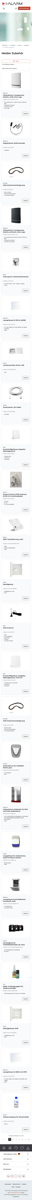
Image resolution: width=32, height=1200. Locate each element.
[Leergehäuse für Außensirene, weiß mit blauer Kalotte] (16, 841)
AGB (13, 1187)
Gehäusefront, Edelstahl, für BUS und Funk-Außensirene (15, 810)
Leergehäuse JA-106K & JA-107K (15, 1072)
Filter (17, 61)
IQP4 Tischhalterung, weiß (13, 539)
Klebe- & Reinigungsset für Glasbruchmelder (13, 987)
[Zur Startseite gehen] (16, 3)
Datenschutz (16, 1184)
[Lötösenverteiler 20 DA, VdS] (16, 350)
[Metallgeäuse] (16, 569)
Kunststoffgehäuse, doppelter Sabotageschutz (14, 450)
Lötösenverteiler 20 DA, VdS (13, 365)
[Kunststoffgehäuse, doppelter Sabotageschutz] (16, 434)
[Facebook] (16, 1176)
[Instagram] (12, 1176)
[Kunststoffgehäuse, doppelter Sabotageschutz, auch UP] (16, 661)
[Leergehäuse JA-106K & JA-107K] (16, 1057)
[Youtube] (23, 1176)
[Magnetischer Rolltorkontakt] (16, 128)
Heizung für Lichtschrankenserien (16, 277)
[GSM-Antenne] (16, 613)
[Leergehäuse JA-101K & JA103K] (16, 305)
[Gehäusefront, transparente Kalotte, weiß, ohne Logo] (16, 80)
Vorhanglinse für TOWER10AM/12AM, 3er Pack (14, 944)
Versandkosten (14, 1192)
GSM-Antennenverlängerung (14, 185)
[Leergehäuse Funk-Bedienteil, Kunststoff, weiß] (16, 884)
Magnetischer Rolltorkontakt (14, 143)
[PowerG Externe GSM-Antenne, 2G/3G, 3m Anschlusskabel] (16, 479)
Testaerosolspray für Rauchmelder (16, 1117)
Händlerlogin (25, 8)
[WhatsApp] (19, 1176)
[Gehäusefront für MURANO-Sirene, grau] (16, 751)
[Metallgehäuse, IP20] (16, 1013)
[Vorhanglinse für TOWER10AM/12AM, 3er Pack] (16, 928)
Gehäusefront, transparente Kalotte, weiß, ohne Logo (13, 96)
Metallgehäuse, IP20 (10, 1028)
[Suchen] (16, 8)
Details (26, 113)
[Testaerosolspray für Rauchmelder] (16, 1102)
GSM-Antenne (8, 628)
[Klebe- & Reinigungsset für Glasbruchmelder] (16, 971)
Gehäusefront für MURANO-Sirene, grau (13, 767)
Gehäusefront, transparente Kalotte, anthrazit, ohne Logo (14, 231)
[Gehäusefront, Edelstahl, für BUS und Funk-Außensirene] (16, 794)
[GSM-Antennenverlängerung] (16, 170)
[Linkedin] (8, 1176)
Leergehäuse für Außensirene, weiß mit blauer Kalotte (14, 857)
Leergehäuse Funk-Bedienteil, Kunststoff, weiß (14, 900)
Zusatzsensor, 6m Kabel (12, 407)
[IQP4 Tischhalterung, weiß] (16, 524)
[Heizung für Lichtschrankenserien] (16, 261)
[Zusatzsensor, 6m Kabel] (16, 392)
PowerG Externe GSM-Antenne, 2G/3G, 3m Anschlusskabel (15, 495)
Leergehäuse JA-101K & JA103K (14, 320)
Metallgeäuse (8, 584)
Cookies (23, 1184)
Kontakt (18, 1187)
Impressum (8, 1184)
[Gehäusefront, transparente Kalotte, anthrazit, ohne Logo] (16, 215)
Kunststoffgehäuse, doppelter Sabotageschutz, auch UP (14, 677)
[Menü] (4, 8)
